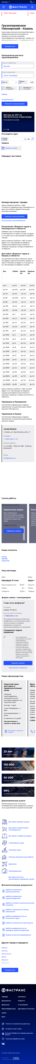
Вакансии (6, 1005)
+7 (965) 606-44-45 (11, 439)
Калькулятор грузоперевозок (14, 220)
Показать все (10, 46)
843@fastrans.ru (10, 458)
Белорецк (5, 963)
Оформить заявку (14, 531)
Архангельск (6, 954)
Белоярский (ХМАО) (9, 966)
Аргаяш (5, 951)
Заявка (4, 94)
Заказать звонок (18, 663)
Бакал (4, 957)
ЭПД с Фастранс (10, 13)
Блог (4, 1017)
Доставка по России (26, 1009)
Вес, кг (5, 82)
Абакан (4, 948)
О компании (23, 1005)
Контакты (22, 997)
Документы (6, 1001)
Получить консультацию (14, 104)
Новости (21, 1001)
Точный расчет (8, 99)
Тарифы (5, 997)
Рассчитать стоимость (18, 668)
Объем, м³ (22, 82)
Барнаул (5, 960)
